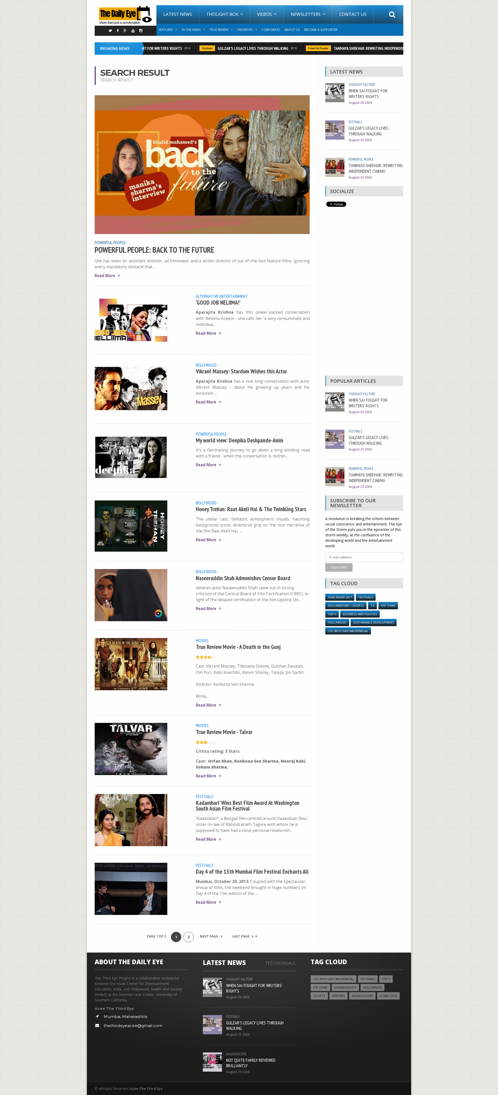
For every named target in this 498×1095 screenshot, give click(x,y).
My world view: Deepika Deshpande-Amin (239, 440)
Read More (105, 276)
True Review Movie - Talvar (224, 732)
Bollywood (206, 365)
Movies (202, 640)
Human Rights (345, 987)
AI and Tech (388, 996)
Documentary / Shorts (346, 605)
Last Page (241, 936)
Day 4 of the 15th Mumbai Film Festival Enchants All (252, 871)
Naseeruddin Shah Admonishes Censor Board (243, 578)
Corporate (271, 30)
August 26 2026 (360, 102)
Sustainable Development (373, 622)
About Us (292, 30)
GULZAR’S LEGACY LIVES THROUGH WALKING (239, 48)
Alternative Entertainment (222, 296)
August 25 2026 (360, 140)
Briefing (338, 996)
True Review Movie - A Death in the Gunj (238, 647)
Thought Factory (362, 84)
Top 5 (332, 614)
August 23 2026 (360, 177)
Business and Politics (360, 614)
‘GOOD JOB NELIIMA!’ (218, 302)
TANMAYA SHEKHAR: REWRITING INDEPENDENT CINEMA (363, 48)
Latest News (177, 14)
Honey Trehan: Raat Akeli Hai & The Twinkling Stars (251, 509)
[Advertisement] (364, 293)
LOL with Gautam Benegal (348, 631)
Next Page (209, 936)
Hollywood (337, 622)
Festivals (193, 48)
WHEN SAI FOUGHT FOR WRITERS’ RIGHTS (368, 93)
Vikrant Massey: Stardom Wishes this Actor (241, 371)
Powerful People (305, 48)
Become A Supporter (320, 30)
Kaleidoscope (236, 1054)
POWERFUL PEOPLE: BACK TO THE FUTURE (154, 250)
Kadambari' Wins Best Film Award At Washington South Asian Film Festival (247, 805)
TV (372, 605)
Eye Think (388, 605)
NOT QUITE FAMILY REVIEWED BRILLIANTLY (250, 1063)
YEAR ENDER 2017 (340, 597)
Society (319, 996)
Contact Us (352, 14)
